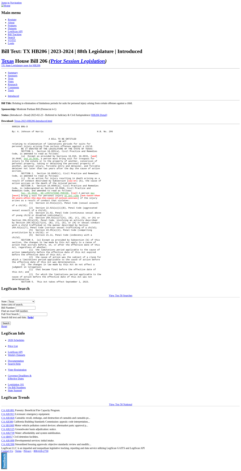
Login (11, 43)
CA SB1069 (7, 425)
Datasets (12, 28)
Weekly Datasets (16, 355)
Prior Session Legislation (77, 61)
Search (11, 37)
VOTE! (12, 40)
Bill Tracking (14, 34)
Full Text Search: (10, 314)
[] (30, 317)
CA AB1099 (7, 440)
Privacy (27, 451)
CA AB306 (7, 421)
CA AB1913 (7, 414)
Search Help (14, 363)
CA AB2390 (7, 444)
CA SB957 (7, 436)
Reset (4, 326)
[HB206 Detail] (99, 115)
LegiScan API (15, 31)
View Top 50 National (120, 404)
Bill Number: (8, 307)
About (11, 22)
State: (4, 301)
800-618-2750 (41, 451)
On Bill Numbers (17, 387)
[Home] (5, 5)
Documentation (16, 360)
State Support (15, 390)
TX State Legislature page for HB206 (20, 65)
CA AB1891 (7, 410)
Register (12, 19)
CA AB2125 (7, 429)
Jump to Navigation (11, 2)
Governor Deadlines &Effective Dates (19, 377)
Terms (18, 451)
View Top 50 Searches (120, 295)
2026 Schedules (16, 340)
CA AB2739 (7, 433)
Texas (7, 61)
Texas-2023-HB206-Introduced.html (33, 121)
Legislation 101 (16, 384)
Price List (13, 346)
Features (12, 25)
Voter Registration (17, 369)
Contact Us (7, 451)
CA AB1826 (7, 417)
